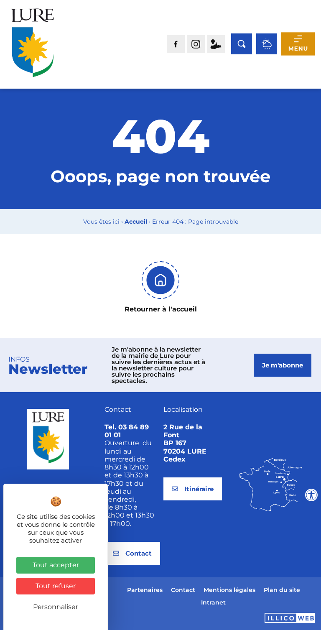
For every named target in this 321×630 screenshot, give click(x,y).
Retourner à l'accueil (161, 309)
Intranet (213, 602)
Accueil (136, 221)
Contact (183, 590)
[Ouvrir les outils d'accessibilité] (311, 495)
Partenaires (145, 590)
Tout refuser (56, 586)
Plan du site (282, 590)
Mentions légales (229, 590)
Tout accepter (56, 565)
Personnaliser (55, 607)
